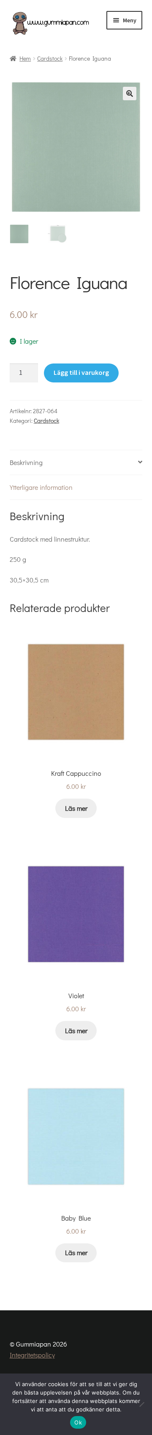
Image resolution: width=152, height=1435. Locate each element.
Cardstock (49, 58)
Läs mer (76, 808)
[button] (129, 93)
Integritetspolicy (32, 1354)
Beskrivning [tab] (26, 462)
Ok (78, 1422)
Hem (25, 58)
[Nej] (141, 1404)
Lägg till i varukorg (81, 372)
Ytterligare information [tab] (41, 487)
